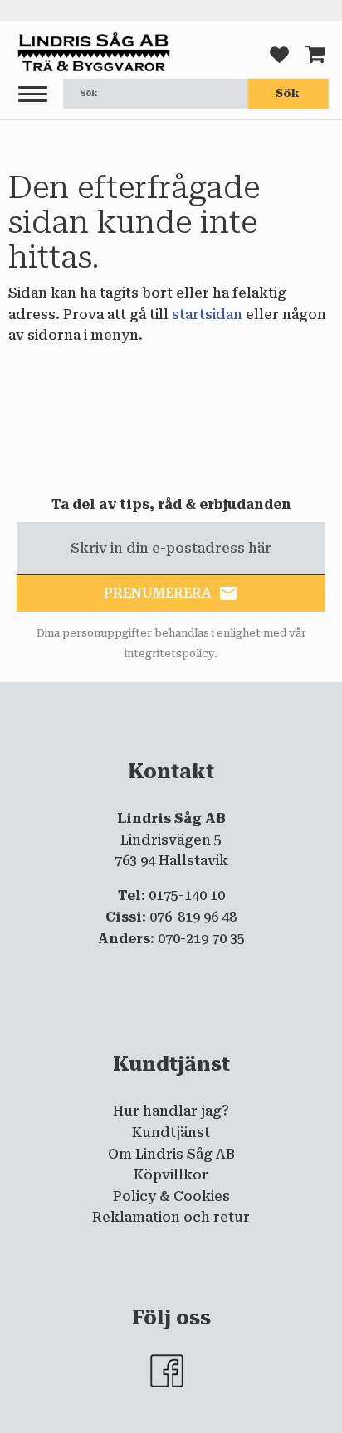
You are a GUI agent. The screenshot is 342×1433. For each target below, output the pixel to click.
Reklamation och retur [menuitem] (171, 1217)
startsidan (207, 314)
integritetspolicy (169, 654)
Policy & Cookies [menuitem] (171, 1196)
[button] (32, 94)
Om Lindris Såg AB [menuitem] (171, 1154)
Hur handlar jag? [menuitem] (171, 1111)
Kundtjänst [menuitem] (171, 1132)
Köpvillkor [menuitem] (171, 1175)
